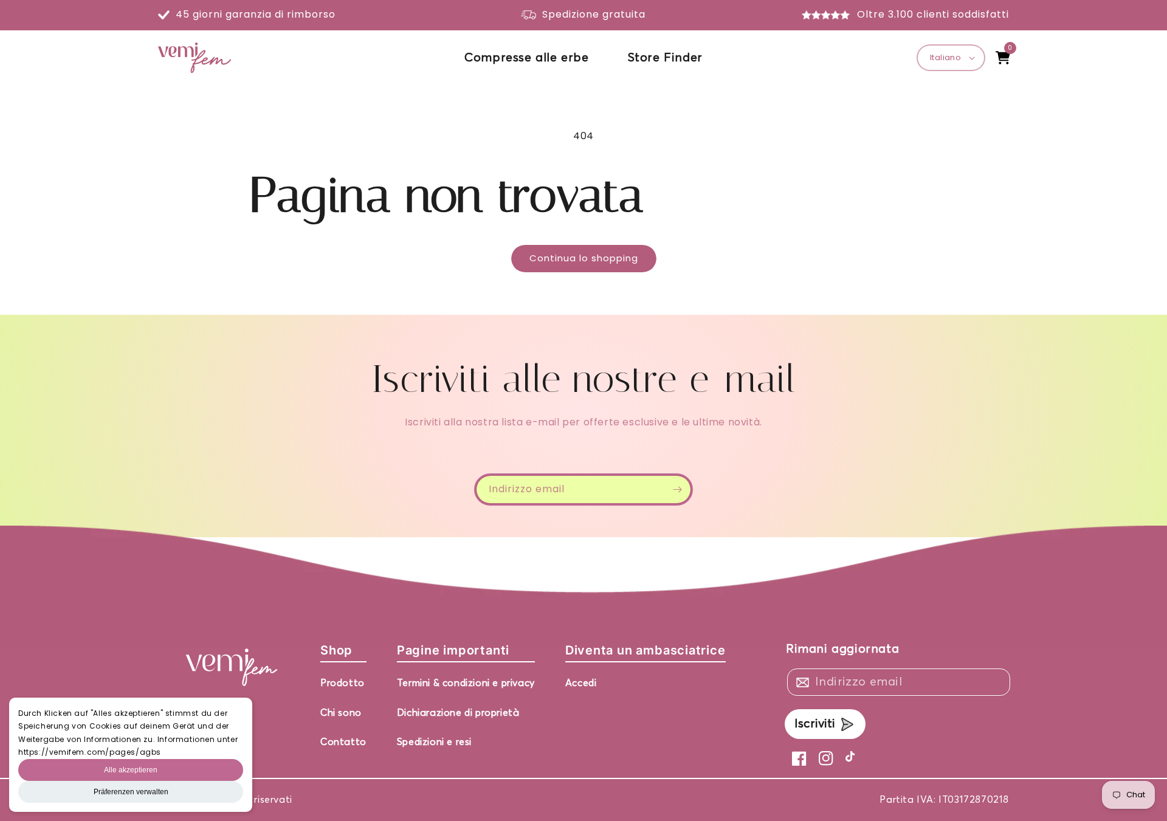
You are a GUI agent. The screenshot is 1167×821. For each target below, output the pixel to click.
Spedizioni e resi (434, 742)
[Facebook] (799, 758)
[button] (1003, 57)
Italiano (945, 57)
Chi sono (341, 713)
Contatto (343, 742)
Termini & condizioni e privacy (466, 683)
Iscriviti (814, 724)
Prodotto (342, 683)
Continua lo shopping (583, 258)
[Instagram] (826, 758)
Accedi (581, 683)
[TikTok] (852, 758)
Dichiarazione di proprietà (458, 713)
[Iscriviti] (677, 489)
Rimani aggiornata (842, 649)
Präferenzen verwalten (131, 792)
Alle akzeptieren (130, 770)
